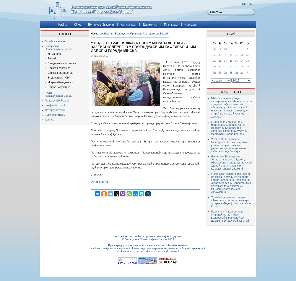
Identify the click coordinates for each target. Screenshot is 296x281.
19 (214, 66)
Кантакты (191, 24)
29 (231, 72)
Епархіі (52, 58)
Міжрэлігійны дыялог (60, 82)
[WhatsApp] (129, 193)
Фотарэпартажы (55, 110)
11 (247, 55)
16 (236, 60)
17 (241, 60)
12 (214, 60)
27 (220, 72)
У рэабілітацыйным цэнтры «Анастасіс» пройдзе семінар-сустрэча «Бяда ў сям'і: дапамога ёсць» (231, 202)
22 (231, 66)
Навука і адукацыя (59, 87)
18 (247, 60)
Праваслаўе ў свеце (57, 100)
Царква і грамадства (60, 72)
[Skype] (141, 193)
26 (214, 72)
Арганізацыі (128, 24)
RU (244, 4)
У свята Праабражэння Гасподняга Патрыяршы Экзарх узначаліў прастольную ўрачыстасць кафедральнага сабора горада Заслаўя (230, 145)
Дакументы (150, 24)
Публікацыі (171, 24)
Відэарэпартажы (55, 114)
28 (225, 72)
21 (225, 66)
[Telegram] (110, 193)
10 (241, 55)
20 (220, 66)
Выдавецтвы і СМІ (59, 77)
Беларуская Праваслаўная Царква (58, 48)
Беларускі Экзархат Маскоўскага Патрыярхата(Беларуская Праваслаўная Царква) (111, 9)
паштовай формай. (168, 251)
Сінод (77, 24)
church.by (165, 245)
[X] (116, 193)
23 (236, 66)
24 (241, 66)
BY (250, 4)
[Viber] (122, 193)
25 (247, 66)
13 (220, 60)
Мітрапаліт (54, 53)
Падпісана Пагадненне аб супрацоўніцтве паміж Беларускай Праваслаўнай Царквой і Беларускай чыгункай (230, 216)
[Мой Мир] (135, 193)
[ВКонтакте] (97, 193)
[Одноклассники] (104, 193)
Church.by (97, 174)
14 (225, 60)
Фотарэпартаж (100, 181)
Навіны (62, 24)
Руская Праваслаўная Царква (58, 94)
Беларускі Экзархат (101, 24)
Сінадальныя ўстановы (62, 63)
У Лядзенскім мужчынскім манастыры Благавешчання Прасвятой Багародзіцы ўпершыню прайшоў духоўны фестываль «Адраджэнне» (229, 128)
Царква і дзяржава (59, 68)
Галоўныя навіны (55, 41)
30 (236, 72)
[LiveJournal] (148, 193)
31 (241, 72)
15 (231, 60)
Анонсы (49, 119)
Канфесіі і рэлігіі (55, 105)
